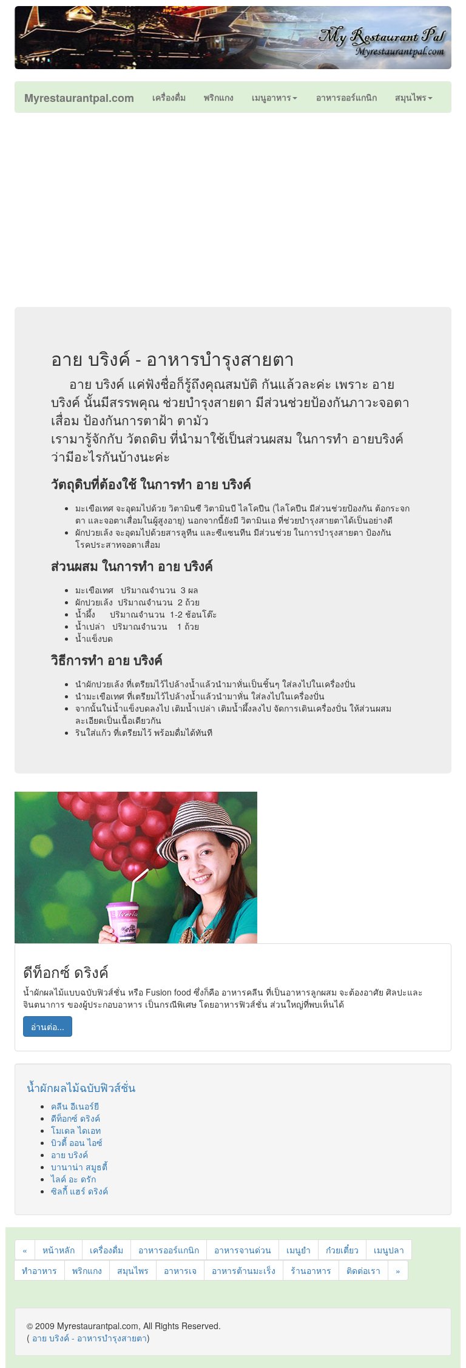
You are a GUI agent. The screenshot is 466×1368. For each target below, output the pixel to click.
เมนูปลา (389, 1250)
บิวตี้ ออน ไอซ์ (77, 1142)
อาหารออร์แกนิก (168, 1250)
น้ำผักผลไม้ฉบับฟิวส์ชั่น (81, 1087)
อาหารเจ (180, 1270)
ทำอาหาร (39, 1270)
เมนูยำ (298, 1250)
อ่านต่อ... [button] (47, 1026)
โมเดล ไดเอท (76, 1130)
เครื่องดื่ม (106, 1250)
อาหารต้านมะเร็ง (243, 1270)
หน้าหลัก (58, 1250)
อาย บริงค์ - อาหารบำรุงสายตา (89, 1338)
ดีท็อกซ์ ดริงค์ (75, 1118)
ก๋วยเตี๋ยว (342, 1250)
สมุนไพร (133, 1270)
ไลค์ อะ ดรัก (73, 1179)
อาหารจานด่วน (242, 1250)
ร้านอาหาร (311, 1270)
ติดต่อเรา (363, 1270)
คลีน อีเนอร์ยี (75, 1106)
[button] (274, 97)
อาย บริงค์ (69, 1154)
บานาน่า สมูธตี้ (79, 1167)
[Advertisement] (233, 210)
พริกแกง (87, 1270)
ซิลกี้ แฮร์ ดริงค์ (79, 1191)
